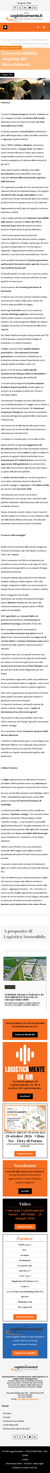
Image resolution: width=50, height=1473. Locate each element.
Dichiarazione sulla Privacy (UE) (16, 1429)
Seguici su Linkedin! (25, 1353)
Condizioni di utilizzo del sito (24, 1467)
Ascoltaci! (25, 1096)
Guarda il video (25, 1227)
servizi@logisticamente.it (27, 1399)
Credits (25, 1459)
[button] (38, 27)
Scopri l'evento (25, 1154)
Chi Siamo (7, 1413)
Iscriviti (25, 1191)
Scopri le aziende (25, 1317)
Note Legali (38, 1463)
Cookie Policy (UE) (10, 1425)
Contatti (6, 1417)
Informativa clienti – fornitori (19, 1463)
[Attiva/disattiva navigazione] (44, 27)
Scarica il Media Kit (25, 1035)
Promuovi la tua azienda (13, 1421)
